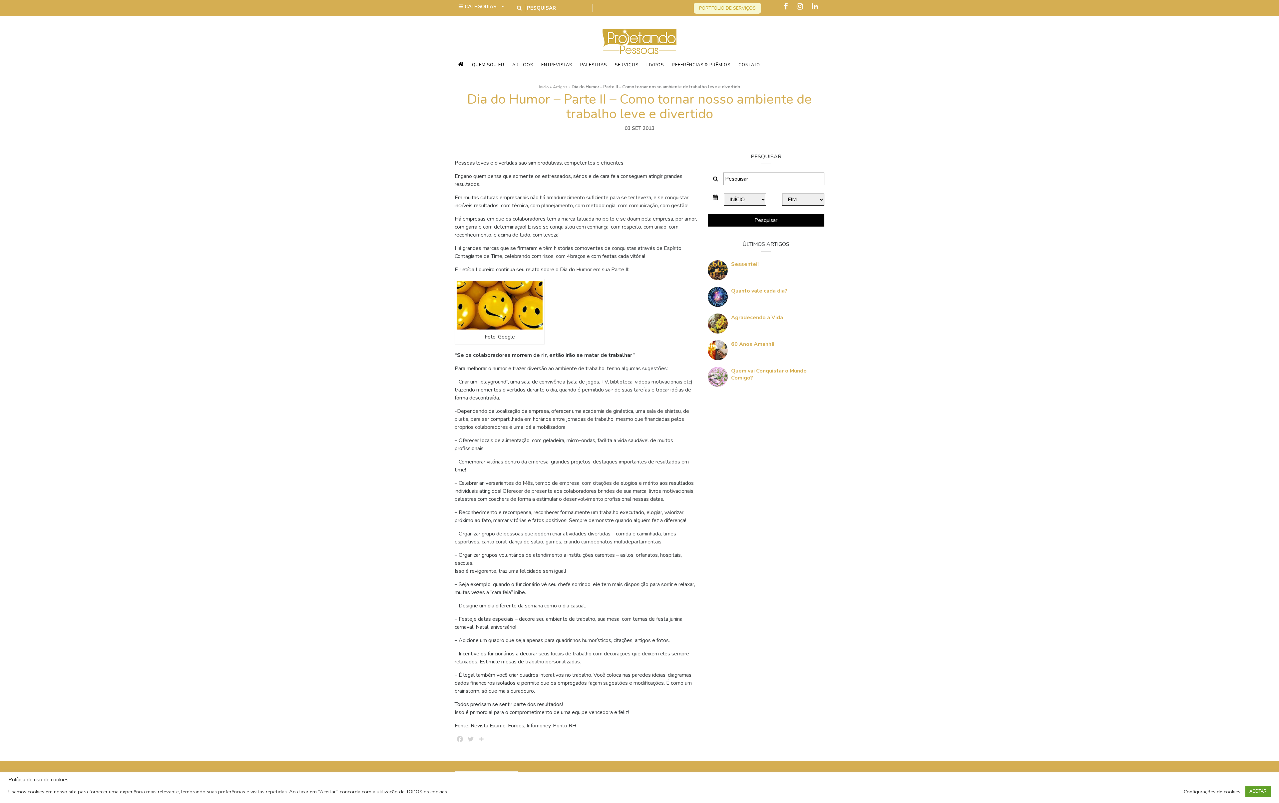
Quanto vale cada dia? (759, 291)
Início (544, 87)
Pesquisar (765, 220)
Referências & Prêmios (701, 65)
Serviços (627, 65)
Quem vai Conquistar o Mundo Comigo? (769, 374)
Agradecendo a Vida (757, 317)
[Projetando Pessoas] (639, 40)
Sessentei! (745, 264)
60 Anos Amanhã (752, 344)
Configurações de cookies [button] (1212, 792)
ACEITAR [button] (1258, 791)
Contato (749, 65)
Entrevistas (556, 65)
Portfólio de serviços (727, 8)
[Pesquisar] (519, 8)
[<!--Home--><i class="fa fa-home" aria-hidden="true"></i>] (461, 65)
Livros (655, 65)
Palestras (593, 65)
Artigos (522, 65)
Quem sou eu (488, 65)
